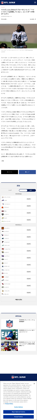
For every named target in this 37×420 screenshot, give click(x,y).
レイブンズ (6, 231)
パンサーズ (6, 238)
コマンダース (6, 228)
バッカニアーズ (7, 249)
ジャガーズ (6, 252)
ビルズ (5, 200)
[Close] (34, 384)
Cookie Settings (18, 407)
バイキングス (6, 290)
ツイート (10, 172)
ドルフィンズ (6, 245)
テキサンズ (6, 235)
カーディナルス (7, 283)
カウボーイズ (6, 266)
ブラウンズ (6, 207)
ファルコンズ (6, 242)
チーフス (6, 273)
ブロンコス (6, 294)
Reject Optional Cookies (18, 412)
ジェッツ (6, 259)
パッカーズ (6, 287)
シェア (27, 172)
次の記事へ (32, 19)
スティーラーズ (7, 197)
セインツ (6, 263)
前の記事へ (4, 19)
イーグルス (6, 280)
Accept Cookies (18, 416)
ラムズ (5, 218)
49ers (5, 211)
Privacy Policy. (9, 403)
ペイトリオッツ (7, 204)
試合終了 (29, 198)
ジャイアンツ (6, 256)
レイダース (6, 214)
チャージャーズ (7, 221)
